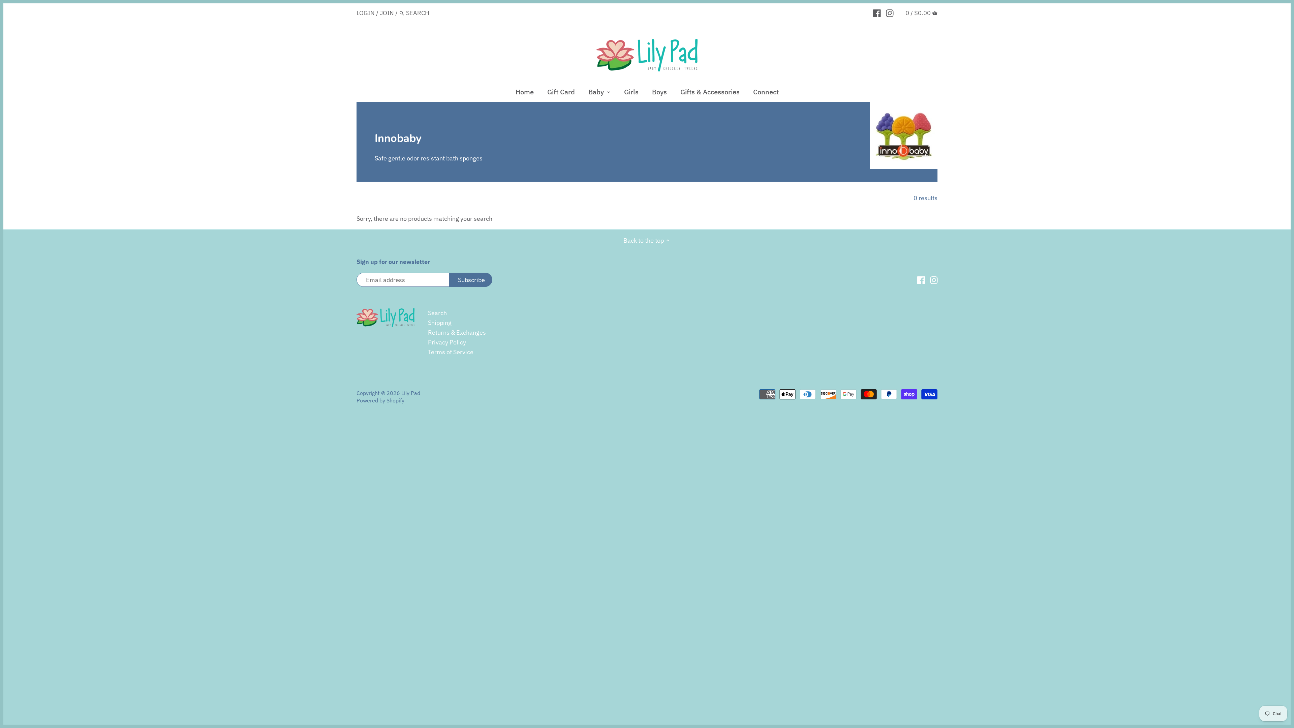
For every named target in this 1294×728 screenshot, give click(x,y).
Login (366, 13)
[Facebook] (877, 12)
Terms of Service (450, 352)
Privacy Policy (447, 342)
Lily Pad (410, 392)
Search (437, 313)
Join (387, 13)
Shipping (440, 323)
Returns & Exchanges (457, 332)
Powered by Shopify (380, 400)
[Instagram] (890, 12)
